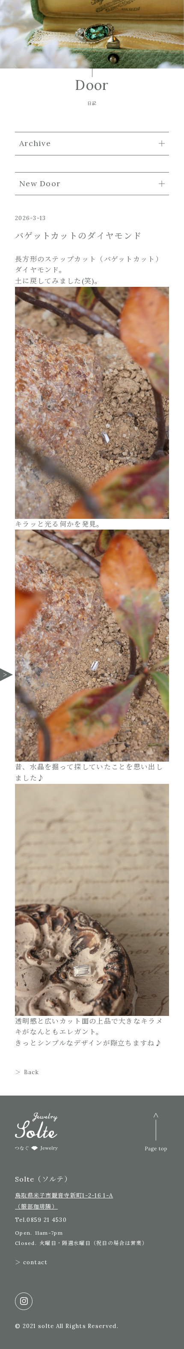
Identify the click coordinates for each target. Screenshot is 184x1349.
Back (31, 1072)
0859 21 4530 (47, 1220)
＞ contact (31, 1262)
